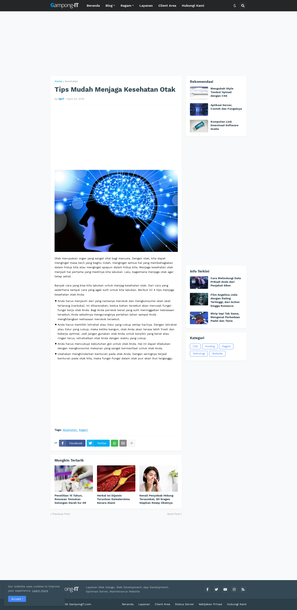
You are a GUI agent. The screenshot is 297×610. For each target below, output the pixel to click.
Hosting (210, 346)
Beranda (128, 604)
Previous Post (61, 514)
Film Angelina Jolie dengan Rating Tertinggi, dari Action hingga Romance (225, 300)
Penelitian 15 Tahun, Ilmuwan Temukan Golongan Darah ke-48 (70, 499)
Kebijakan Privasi (210, 604)
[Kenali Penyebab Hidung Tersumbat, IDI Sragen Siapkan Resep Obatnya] (158, 478)
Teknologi (199, 353)
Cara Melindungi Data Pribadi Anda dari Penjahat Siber (226, 282)
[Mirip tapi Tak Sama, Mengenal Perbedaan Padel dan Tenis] (199, 318)
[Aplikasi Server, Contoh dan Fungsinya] (199, 109)
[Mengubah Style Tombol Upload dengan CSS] (199, 93)
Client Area (162, 604)
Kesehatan (71, 81)
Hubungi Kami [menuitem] (193, 5)
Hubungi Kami (236, 604)
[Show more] (131, 443)
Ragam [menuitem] (126, 5)
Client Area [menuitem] (167, 5)
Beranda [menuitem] (93, 5)
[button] (234, 5)
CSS (195, 346)
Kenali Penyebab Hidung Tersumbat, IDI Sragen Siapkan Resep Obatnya (156, 499)
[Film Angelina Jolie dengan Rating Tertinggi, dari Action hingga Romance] (199, 299)
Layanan (144, 604)
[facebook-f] (207, 589)
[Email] (123, 443)
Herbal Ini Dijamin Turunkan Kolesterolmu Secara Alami (113, 499)
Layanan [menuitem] (146, 5)
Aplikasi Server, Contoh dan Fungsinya (226, 106)
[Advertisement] (148, 43)
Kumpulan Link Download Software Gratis (224, 125)
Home (58, 81)
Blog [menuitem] (109, 5)
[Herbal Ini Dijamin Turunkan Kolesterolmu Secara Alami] (116, 478)
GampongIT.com (80, 604)
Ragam (83, 429)
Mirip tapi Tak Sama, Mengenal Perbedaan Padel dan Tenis (225, 317)
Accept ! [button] (17, 599)
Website (217, 353)
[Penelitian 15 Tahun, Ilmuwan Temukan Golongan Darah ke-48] (74, 478)
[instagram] (234, 589)
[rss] (243, 589)
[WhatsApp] (114, 443)
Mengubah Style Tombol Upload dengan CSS (222, 92)
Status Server (184, 604)
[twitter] (216, 589)
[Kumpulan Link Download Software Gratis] (199, 126)
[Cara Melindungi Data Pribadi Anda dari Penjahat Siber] (199, 282)
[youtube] (225, 589)
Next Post (173, 514)
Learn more (40, 590)
